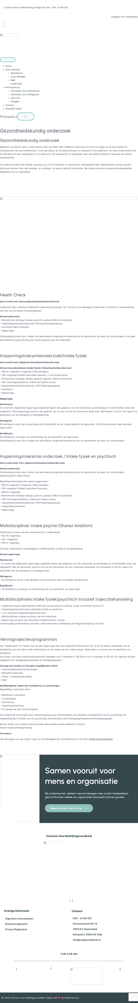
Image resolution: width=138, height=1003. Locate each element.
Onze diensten (12, 69)
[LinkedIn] (72, 900)
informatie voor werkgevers (25, 94)
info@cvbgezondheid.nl (101, 739)
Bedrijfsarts (17, 73)
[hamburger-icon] (7, 59)
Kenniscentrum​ (12, 87)
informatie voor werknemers (25, 90)
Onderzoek (16, 83)
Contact (9, 105)
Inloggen (15, 101)
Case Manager (18, 76)
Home (8, 66)
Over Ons (15, 98)
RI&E (13, 80)
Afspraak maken (13, 108)
